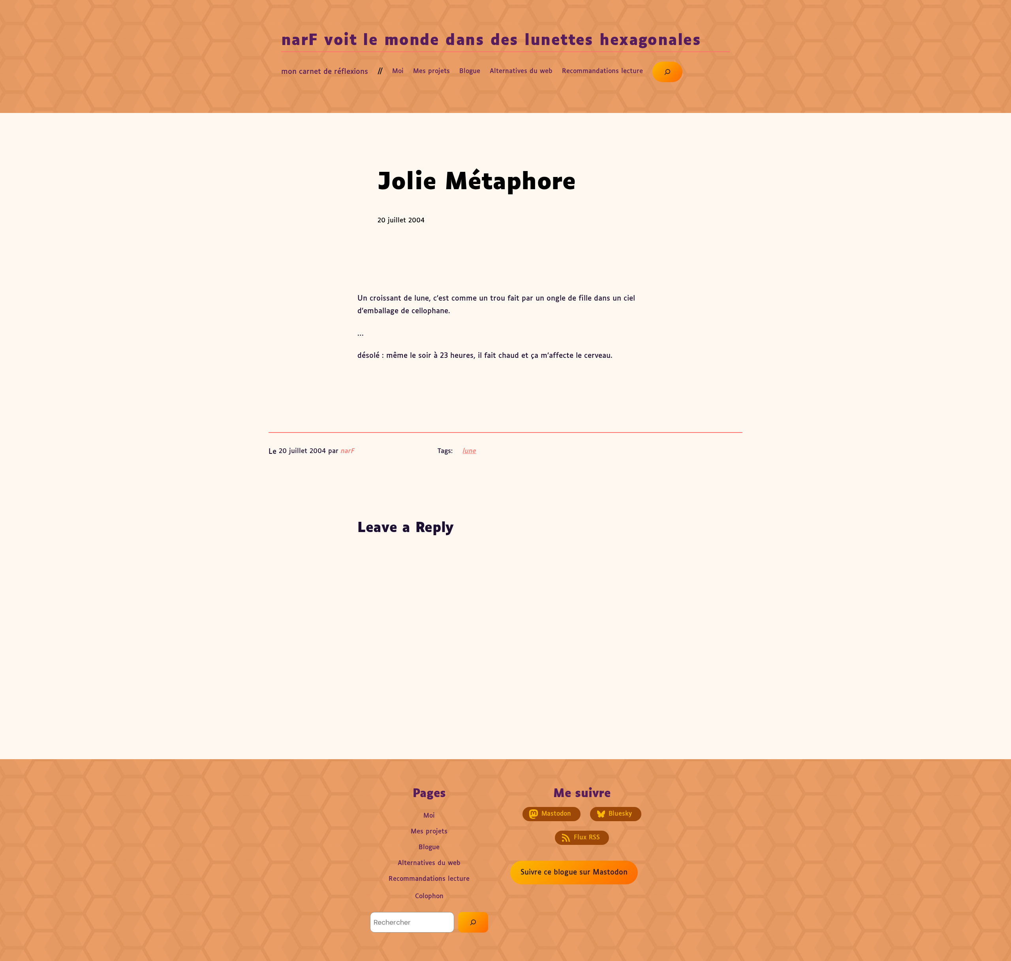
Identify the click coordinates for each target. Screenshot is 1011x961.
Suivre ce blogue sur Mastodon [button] (574, 872)
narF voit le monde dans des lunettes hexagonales (491, 41)
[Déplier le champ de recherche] (667, 72)
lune (469, 451)
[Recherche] (473, 922)
